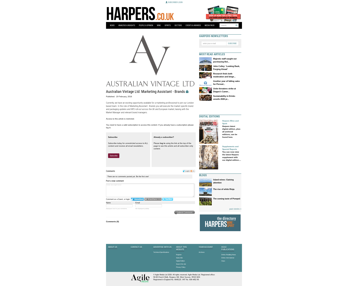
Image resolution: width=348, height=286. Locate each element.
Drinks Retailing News (228, 254)
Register (179, 254)
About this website (181, 248)
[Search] (236, 25)
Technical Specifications (161, 252)
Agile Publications (227, 248)
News (112, 25)
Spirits (168, 25)
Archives (202, 252)
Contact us (136, 247)
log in (162, 143)
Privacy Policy (180, 267)
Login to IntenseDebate (137, 199)
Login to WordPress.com (153, 199)
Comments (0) (112, 221)
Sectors (178, 25)
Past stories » (235, 209)
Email (137, 203)
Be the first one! (142, 177)
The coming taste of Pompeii (226, 198)
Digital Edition (180, 261)
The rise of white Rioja (223, 189)
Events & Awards (193, 25)
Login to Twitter (167, 199)
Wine (159, 25)
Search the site (181, 264)
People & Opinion (146, 25)
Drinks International (227, 258)
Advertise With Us (162, 247)
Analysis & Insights (126, 25)
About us (112, 247)
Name (108, 203)
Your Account (206, 247)
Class (223, 261)
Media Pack (209, 25)
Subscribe (114, 156)
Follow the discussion (192, 171)
